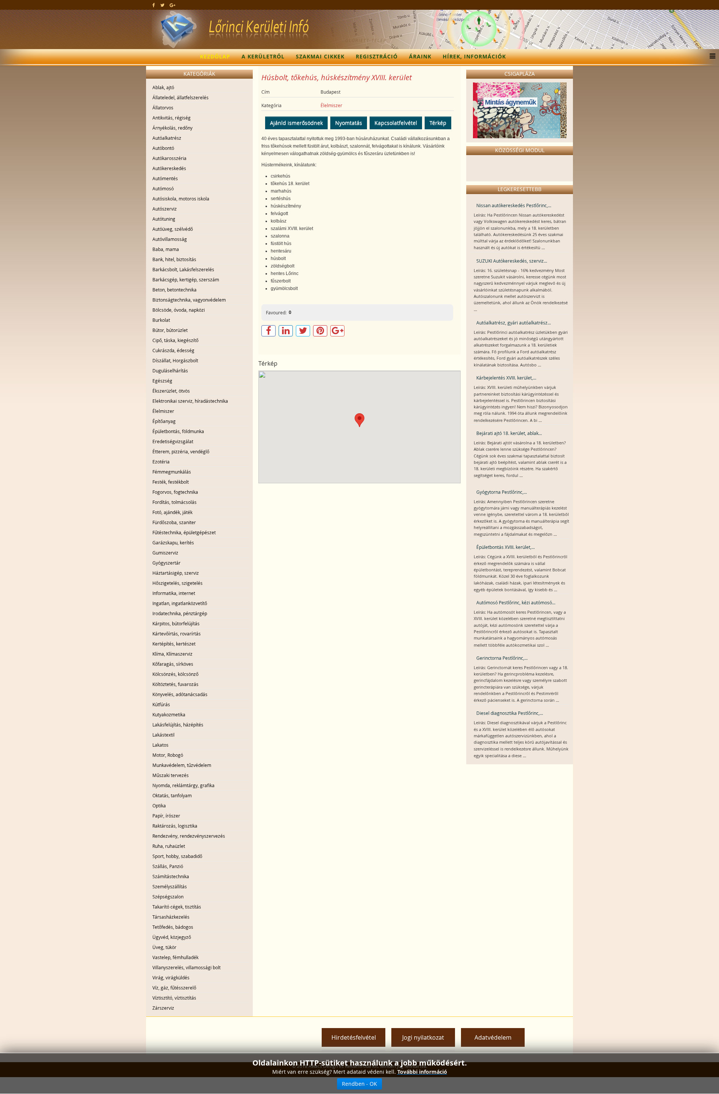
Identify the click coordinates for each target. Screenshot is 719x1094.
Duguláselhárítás (170, 371)
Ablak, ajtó (163, 87)
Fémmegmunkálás (171, 472)
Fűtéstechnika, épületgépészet (184, 532)
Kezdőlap (215, 56)
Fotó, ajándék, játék (172, 512)
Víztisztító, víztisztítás (174, 998)
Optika (159, 806)
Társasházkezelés (170, 917)
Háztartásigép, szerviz (175, 573)
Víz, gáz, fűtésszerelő (174, 988)
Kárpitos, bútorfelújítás (176, 623)
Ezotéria (161, 462)
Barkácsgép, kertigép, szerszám (185, 279)
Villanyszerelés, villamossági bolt (186, 967)
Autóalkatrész (166, 138)
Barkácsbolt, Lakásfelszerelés (183, 269)
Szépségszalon (167, 897)
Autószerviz (164, 209)
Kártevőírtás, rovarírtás (176, 634)
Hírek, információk (474, 56)
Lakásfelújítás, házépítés (177, 725)
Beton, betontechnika (174, 290)
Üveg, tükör (164, 947)
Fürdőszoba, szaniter (174, 522)
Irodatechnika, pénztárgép (179, 613)
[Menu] (710, 56)
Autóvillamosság (169, 239)
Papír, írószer (166, 816)
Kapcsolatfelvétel (395, 122)
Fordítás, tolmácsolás (174, 502)
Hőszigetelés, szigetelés (177, 583)
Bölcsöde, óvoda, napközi (178, 310)
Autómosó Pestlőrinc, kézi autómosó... (515, 602)
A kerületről (263, 56)
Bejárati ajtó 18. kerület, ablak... (509, 433)
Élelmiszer (163, 411)
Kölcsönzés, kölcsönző (175, 674)
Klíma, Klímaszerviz (172, 654)
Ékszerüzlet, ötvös (171, 391)
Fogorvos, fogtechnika (175, 492)
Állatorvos (162, 108)
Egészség (162, 381)
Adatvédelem (493, 1037)
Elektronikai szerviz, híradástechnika (190, 401)
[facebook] (153, 5)
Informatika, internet (173, 593)
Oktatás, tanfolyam (172, 795)
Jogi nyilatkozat (423, 1037)
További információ (422, 1071)
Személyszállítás (169, 886)
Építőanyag (164, 421)
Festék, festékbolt (170, 482)
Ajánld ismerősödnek (296, 122)
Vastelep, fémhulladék (175, 957)
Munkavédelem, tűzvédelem (181, 765)
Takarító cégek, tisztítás (176, 907)
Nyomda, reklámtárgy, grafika (183, 785)
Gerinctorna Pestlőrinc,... (502, 658)
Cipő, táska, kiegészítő (175, 340)
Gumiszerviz (165, 553)
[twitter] (162, 5)
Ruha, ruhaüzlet (168, 846)
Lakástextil (163, 735)
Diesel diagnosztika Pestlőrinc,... (509, 713)
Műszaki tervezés (170, 775)
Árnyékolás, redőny (172, 128)
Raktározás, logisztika (174, 826)
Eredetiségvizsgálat (172, 441)
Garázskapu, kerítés (173, 543)
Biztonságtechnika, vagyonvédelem (189, 300)
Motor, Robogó (167, 755)
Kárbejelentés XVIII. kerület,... (506, 378)
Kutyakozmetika (168, 714)
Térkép (438, 122)
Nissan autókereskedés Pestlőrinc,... (513, 205)
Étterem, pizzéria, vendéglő (180, 451)
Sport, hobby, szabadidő (177, 856)
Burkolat (161, 320)
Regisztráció (377, 56)
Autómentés (165, 178)
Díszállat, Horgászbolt (175, 360)
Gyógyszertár (166, 563)
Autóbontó (163, 148)
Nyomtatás (348, 122)
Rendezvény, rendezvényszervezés (188, 836)
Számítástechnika (170, 876)
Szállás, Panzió (167, 866)
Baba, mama (165, 249)
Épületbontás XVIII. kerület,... (505, 547)
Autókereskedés (169, 168)
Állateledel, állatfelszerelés (180, 97)
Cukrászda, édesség (173, 350)
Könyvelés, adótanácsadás (179, 694)
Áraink (420, 56)
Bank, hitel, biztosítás (174, 259)
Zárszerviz (163, 1008)
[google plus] (172, 5)
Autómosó (163, 188)
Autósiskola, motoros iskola (180, 199)
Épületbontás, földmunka (178, 431)
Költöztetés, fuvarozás (175, 684)
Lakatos (160, 745)
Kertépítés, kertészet (173, 644)
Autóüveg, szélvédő (172, 229)
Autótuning (163, 219)
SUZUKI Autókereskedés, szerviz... (511, 261)
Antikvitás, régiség (171, 118)
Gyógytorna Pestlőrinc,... (501, 492)
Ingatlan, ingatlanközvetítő (179, 603)
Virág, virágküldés (170, 977)
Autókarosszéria (169, 158)
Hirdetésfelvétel (353, 1037)
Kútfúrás (161, 704)
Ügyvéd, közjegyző (171, 937)
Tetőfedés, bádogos (172, 927)
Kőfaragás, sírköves (172, 664)
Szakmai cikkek (320, 56)
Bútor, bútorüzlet (170, 330)
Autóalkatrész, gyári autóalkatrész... (513, 323)
